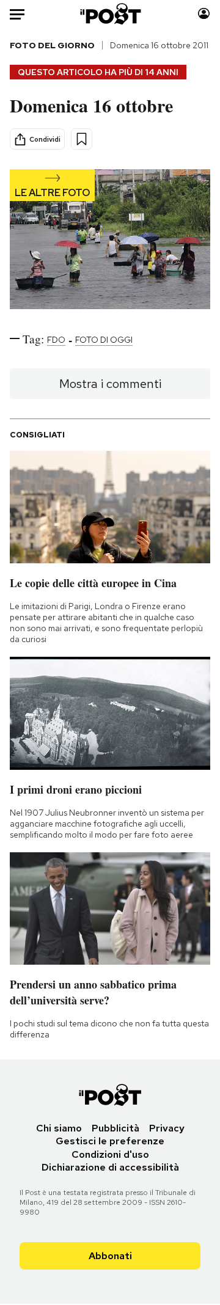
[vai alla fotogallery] (110, 240)
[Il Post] (110, 13)
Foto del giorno (52, 45)
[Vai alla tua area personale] (203, 13)
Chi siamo (59, 1128)
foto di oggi (104, 339)
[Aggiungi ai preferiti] (82, 139)
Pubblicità (115, 1128)
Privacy (167, 1128)
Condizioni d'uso (110, 1154)
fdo (56, 339)
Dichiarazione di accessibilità (110, 1167)
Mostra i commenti (110, 384)
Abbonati (110, 1255)
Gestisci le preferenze (110, 1141)
